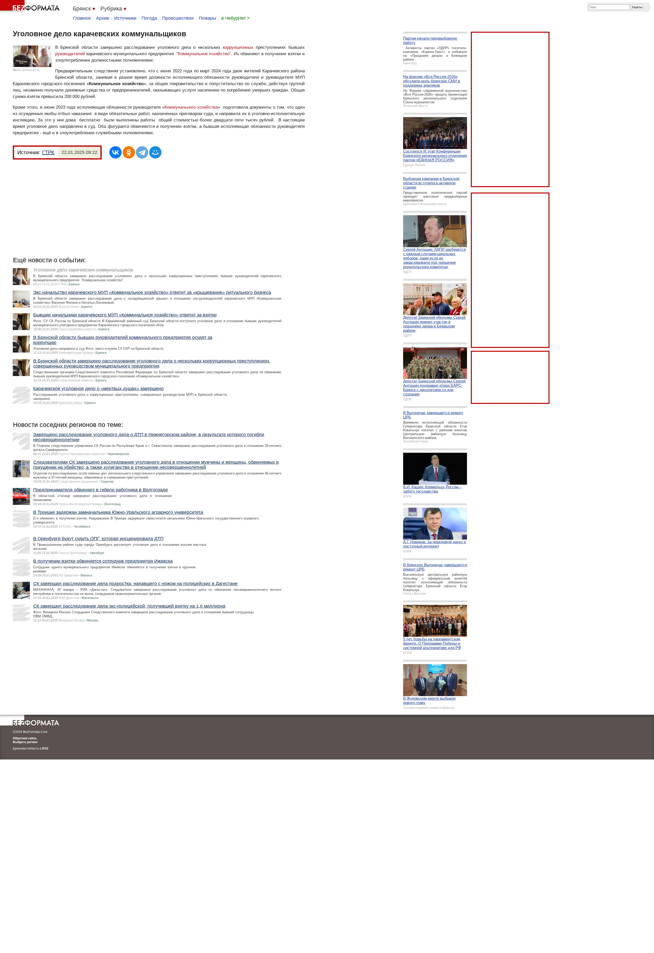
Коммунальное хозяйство (203, 53)
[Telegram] (142, 152)
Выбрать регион (25, 742)
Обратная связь (25, 738)
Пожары (207, 18)
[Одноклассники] (129, 152)
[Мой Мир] (155, 152)
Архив (102, 18)
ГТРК (48, 152)
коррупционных (238, 47)
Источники (125, 18)
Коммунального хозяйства (191, 107)
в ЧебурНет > (235, 18)
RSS (45, 748)
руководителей (70, 53)
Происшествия (178, 18)
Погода (149, 18)
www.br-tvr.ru (31, 70)
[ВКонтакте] (115, 152)
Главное (82, 18)
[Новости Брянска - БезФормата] (30, 6)
